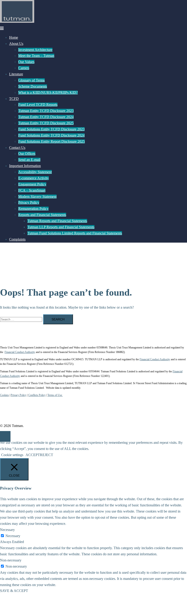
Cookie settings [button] (12, 455)
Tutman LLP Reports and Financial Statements (60, 227)
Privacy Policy (28, 202)
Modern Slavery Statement (37, 196)
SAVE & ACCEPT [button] (14, 591)
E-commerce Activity (33, 178)
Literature (16, 74)
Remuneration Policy (33, 209)
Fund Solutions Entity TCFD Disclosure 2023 (51, 129)
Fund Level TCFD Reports (37, 105)
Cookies (4, 395)
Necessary (12, 536)
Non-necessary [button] (10, 560)
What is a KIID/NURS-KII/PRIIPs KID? (48, 92)
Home (13, 37)
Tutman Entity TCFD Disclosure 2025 (46, 123)
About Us (16, 44)
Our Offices (26, 153)
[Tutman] (17, 21)
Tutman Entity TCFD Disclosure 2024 (46, 117)
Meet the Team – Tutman (36, 56)
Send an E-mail (29, 160)
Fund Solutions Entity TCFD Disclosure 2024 (51, 135)
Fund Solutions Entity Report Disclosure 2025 (51, 141)
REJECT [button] (46, 455)
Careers (23, 68)
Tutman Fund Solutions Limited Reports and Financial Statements (74, 233)
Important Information (25, 166)
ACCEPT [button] (33, 455)
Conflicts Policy (37, 395)
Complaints (17, 239)
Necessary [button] (7, 530)
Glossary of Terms (31, 80)
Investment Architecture (35, 50)
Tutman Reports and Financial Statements (57, 221)
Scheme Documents (32, 86)
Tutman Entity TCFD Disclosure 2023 (46, 111)
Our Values (26, 62)
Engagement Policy (32, 184)
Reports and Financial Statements (42, 215)
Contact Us (17, 148)
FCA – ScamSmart (31, 190)
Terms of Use (55, 395)
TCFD (14, 99)
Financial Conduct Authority (20, 352)
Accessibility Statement (35, 172)
